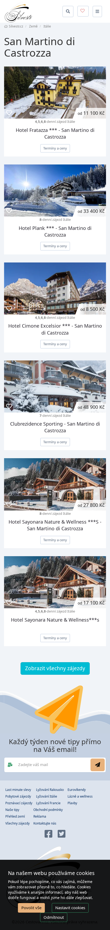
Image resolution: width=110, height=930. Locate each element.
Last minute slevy (18, 789)
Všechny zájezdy (17, 823)
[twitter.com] (62, 834)
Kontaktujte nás (44, 823)
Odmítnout (54, 917)
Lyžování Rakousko (50, 789)
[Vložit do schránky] (9, 113)
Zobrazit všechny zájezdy (55, 668)
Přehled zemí (15, 816)
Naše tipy (12, 809)
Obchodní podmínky (48, 809)
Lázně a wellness (80, 796)
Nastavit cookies (70, 907)
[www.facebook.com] (48, 834)
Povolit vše (31, 907)
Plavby (72, 803)
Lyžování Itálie (46, 796)
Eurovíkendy (77, 789)
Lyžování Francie (48, 803)
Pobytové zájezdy (18, 796)
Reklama (39, 816)
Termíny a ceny (55, 148)
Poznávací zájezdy (18, 803)
